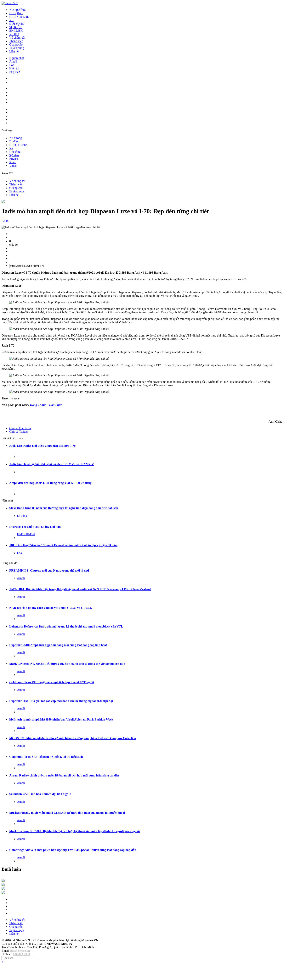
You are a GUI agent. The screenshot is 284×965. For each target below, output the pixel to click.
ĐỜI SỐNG (16, 23)
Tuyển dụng (16, 48)
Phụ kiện (14, 72)
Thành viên (16, 41)
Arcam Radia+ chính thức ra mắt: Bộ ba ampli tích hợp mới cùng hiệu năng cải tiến (64, 775)
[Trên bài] (3, 201)
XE (11, 20)
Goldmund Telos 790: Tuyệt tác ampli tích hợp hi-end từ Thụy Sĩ (51, 682)
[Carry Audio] (3, 885)
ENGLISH (16, 30)
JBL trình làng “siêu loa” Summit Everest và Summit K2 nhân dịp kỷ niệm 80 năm (63, 545)
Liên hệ (14, 51)
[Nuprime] (3, 889)
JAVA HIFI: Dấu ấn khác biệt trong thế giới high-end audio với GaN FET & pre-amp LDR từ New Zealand (80, 589)
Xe (11, 148)
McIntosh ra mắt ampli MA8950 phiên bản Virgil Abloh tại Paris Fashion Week (61, 719)
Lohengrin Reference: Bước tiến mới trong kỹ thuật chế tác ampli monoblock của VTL (66, 626)
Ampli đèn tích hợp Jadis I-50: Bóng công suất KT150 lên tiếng (50, 483)
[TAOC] (3, 892)
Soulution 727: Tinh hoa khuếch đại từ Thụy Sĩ (40, 794)
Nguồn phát (16, 58)
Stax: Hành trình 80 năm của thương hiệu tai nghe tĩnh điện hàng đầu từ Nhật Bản (63, 508)
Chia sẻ (20, 428)
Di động (14, 141)
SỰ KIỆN (15, 27)
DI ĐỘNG (16, 13)
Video (13, 165)
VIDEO (14, 34)
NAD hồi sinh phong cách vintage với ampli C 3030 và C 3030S (50, 607)
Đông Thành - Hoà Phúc (46, 405)
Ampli (13, 61)
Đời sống (14, 151)
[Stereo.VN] (10, 3)
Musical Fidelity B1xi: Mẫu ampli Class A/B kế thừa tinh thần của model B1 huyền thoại (67, 812)
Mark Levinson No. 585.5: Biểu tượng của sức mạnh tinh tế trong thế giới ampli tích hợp (67, 663)
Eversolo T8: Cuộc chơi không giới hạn (35, 526)
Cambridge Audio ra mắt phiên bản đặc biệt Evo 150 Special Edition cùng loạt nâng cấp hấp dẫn (72, 850)
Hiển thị (14, 68)
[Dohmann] (3, 881)
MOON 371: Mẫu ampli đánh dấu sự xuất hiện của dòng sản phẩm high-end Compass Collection (72, 738)
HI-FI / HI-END (19, 16)
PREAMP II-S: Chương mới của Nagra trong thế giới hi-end (49, 570)
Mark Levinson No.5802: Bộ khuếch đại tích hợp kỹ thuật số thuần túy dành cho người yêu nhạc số (74, 831)
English (14, 158)
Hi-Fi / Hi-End (18, 144)
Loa (11, 65)
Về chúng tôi (17, 37)
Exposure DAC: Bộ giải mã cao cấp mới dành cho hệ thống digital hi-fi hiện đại (61, 701)
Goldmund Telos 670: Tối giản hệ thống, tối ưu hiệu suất (46, 756)
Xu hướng (15, 138)
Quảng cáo (16, 44)
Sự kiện (14, 155)
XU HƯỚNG (17, 9)
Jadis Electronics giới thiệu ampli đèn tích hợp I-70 (42, 445)
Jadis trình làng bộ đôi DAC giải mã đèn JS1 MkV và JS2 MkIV (51, 464)
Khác (12, 162)
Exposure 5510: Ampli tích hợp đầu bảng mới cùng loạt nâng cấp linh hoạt (58, 645)
